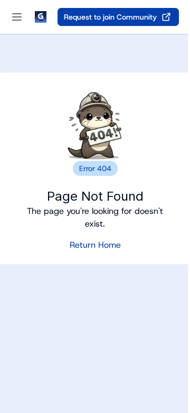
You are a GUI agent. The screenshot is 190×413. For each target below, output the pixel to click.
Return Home (95, 244)
